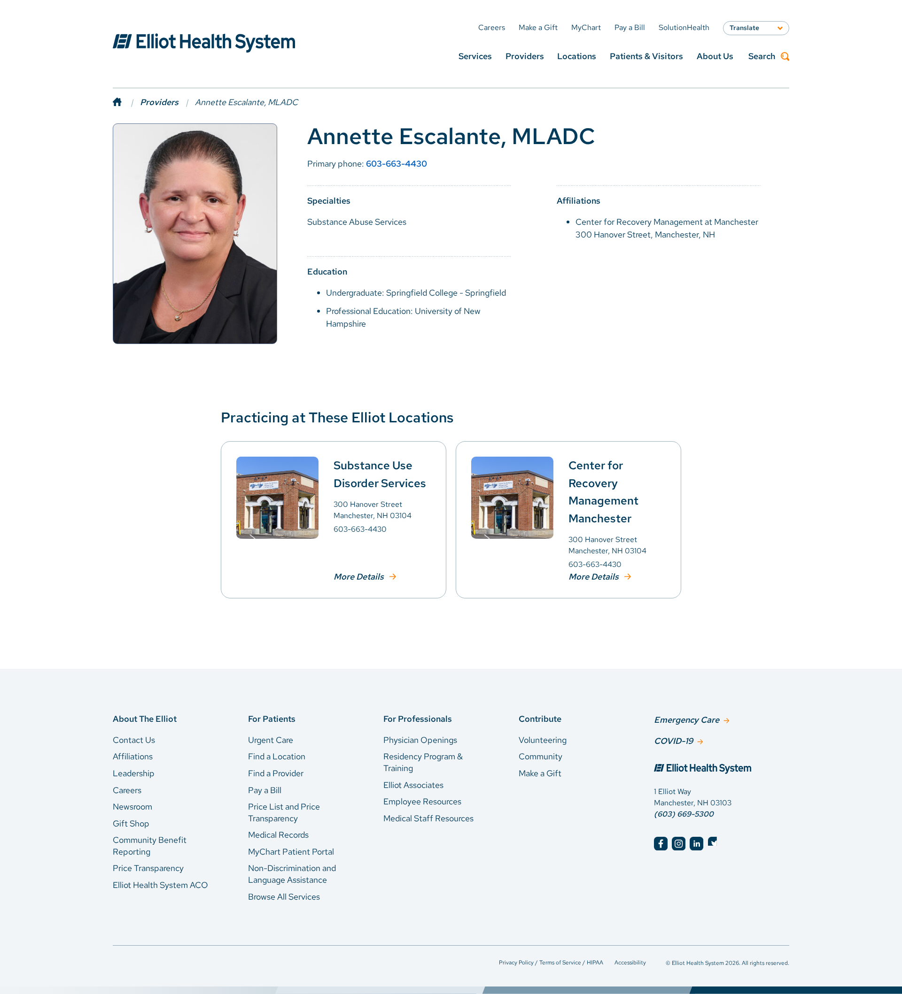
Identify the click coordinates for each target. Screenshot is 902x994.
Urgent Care (270, 739)
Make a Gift (540, 773)
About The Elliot (145, 718)
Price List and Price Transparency (284, 812)
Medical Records (278, 834)
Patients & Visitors (646, 56)
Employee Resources (422, 801)
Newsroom (132, 806)
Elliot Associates (413, 785)
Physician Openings (420, 739)
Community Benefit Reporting (150, 845)
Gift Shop (131, 823)
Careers (127, 790)
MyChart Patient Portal (291, 851)
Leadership (134, 773)
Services (475, 56)
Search (761, 56)
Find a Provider (275, 773)
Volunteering (543, 739)
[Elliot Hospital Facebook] (661, 843)
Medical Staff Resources (428, 818)
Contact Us (134, 739)
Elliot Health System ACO (160, 884)
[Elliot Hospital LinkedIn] (696, 843)
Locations (576, 56)
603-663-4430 (396, 163)
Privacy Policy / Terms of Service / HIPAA (551, 962)
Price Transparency (148, 868)
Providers (524, 56)
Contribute (540, 718)
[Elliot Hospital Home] (721, 770)
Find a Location (276, 756)
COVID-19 (673, 740)
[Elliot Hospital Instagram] (678, 843)
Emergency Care (686, 719)
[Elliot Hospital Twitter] (715, 843)
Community (540, 756)
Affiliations (133, 756)
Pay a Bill (264, 790)
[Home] (126, 102)
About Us (715, 56)
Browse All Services (284, 896)
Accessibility (630, 962)
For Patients (271, 718)
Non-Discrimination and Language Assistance (292, 874)
